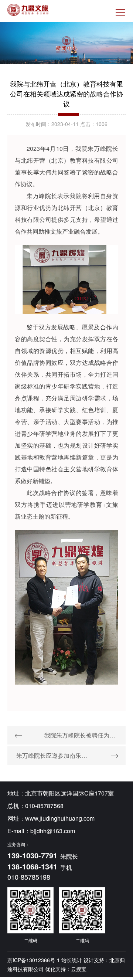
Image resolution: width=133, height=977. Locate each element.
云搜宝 (78, 969)
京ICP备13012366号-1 (33, 960)
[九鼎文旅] (28, 10)
